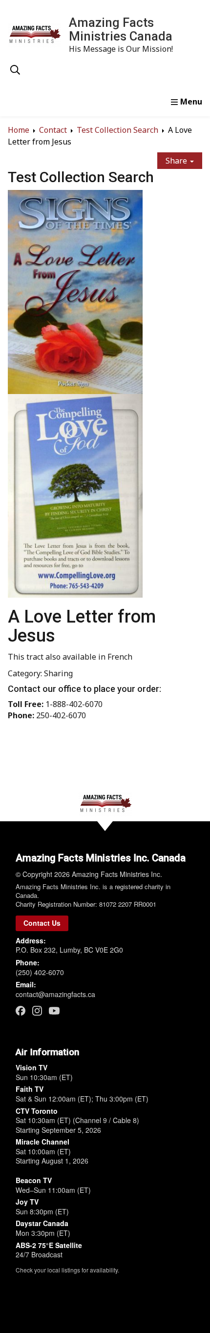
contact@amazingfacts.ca (55, 994)
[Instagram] (37, 1010)
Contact (53, 130)
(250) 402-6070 (40, 972)
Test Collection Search (117, 130)
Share (177, 160)
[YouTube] (54, 1010)
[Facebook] (20, 1010)
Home (18, 130)
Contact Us (42, 923)
